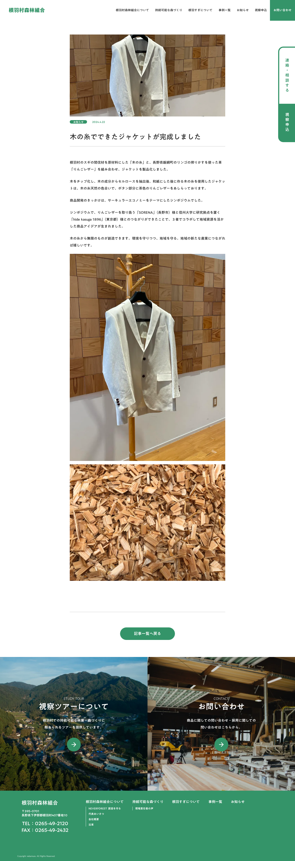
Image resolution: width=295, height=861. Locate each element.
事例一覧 (225, 10)
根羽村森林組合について (132, 10)
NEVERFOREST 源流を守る (105, 808)
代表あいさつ (96, 814)
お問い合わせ (282, 10)
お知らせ (243, 10)
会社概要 (94, 819)
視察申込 (261, 10)
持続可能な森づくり (168, 10)
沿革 (91, 824)
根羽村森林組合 (27, 10)
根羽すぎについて (200, 10)
